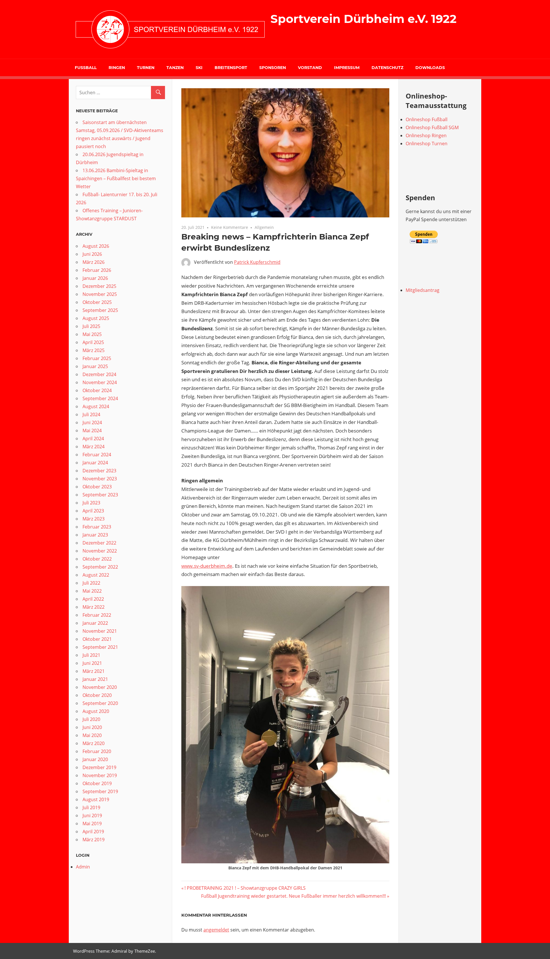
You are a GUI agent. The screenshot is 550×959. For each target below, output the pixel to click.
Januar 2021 (95, 679)
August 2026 (95, 246)
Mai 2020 (92, 735)
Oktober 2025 (97, 302)
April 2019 (93, 831)
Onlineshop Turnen (426, 143)
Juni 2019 (92, 815)
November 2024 (99, 382)
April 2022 (93, 599)
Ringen (117, 67)
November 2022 (99, 551)
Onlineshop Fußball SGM (432, 127)
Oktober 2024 (97, 390)
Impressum (347, 67)
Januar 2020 (95, 759)
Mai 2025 (92, 334)
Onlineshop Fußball (426, 119)
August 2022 (95, 575)
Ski (199, 67)
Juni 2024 (92, 422)
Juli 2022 (91, 583)
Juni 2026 (92, 254)
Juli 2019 (91, 807)
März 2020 (93, 743)
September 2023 (100, 495)
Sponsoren (272, 67)
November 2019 (99, 775)
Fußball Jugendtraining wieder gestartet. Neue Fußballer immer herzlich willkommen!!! (293, 896)
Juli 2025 (91, 326)
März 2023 (93, 519)
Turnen (145, 67)
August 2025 (95, 318)
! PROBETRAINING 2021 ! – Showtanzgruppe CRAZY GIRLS (245, 888)
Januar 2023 (95, 535)
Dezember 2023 (99, 470)
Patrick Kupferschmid (257, 262)
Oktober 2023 (97, 487)
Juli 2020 (91, 719)
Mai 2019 (92, 823)
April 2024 (93, 438)
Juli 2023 (91, 503)
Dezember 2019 (99, 767)
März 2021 (93, 671)
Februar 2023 (96, 527)
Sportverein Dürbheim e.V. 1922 (363, 19)
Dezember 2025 (99, 286)
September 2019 (100, 791)
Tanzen (175, 67)
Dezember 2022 (99, 543)
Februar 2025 (96, 358)
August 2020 (95, 711)
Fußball (86, 67)
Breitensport (231, 67)
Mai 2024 (92, 430)
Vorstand (310, 67)
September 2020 (100, 703)
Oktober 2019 (97, 783)
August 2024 (95, 406)
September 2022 (100, 567)
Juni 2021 (92, 663)
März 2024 (93, 446)
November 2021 (99, 631)
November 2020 (99, 687)
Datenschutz (387, 67)
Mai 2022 (92, 591)
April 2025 (93, 342)
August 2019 (95, 799)
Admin (83, 867)
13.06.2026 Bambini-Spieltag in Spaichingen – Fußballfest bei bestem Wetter (116, 178)
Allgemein (264, 227)
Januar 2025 (95, 366)
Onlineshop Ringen (426, 135)
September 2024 (100, 398)
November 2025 (99, 294)
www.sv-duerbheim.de (206, 566)
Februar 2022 (96, 615)
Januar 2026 (95, 278)
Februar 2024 (96, 454)
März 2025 (93, 350)
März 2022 (93, 607)
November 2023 (99, 478)
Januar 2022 (95, 623)
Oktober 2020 (97, 695)
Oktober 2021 (97, 639)
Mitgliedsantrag (422, 290)
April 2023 (93, 511)
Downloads (430, 67)
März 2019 (93, 839)
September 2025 (100, 310)
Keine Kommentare (229, 227)
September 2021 (100, 647)
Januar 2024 (95, 462)
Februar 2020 (96, 751)
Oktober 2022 (97, 559)
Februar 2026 (96, 270)
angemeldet (216, 930)
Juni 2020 (92, 727)
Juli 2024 (91, 414)
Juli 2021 (91, 655)
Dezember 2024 (99, 374)
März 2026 (93, 262)
